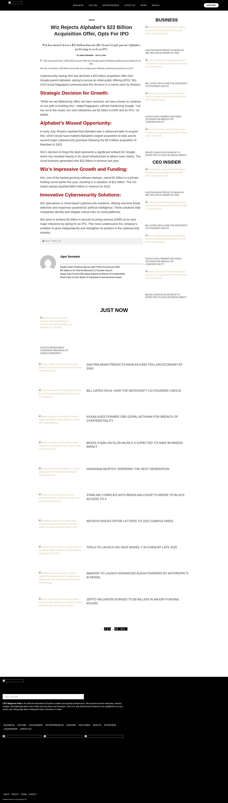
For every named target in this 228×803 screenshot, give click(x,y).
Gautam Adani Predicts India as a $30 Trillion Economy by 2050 (90, 266)
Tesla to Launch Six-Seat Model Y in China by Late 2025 (131, 547)
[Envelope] (13, 717)
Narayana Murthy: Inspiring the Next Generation (127, 469)
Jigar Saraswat (86, 55)
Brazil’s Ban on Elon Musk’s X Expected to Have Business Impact (91, 277)
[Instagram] (6, 717)
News (92, 20)
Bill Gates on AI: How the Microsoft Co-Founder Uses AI (86, 270)
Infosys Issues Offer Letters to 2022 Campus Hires (129, 521)
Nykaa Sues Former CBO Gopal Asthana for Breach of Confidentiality (92, 273)
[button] (222, 5)
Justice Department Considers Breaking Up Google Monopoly (54, 350)
